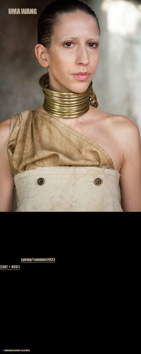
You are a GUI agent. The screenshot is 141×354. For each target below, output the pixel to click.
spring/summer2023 (38, 259)
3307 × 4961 (10, 266)
